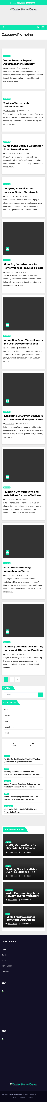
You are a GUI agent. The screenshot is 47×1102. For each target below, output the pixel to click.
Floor (6, 709)
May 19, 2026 (10, 153)
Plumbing (7, 56)
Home (6, 721)
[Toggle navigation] (43, 27)
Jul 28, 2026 (10, 68)
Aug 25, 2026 (12, 852)
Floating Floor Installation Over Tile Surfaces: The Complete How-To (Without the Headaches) (23, 873)
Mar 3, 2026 (9, 272)
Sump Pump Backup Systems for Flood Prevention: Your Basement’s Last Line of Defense (23, 149)
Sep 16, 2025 (10, 654)
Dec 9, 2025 (9, 424)
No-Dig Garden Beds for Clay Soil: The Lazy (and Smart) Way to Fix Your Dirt (22, 848)
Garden (7, 715)
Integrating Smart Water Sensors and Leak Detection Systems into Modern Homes (23, 419)
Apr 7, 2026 (9, 196)
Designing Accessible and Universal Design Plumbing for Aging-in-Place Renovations (21, 192)
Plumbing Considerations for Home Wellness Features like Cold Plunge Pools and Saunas (23, 268)
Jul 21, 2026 (12, 924)
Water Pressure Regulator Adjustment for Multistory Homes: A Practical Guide (18, 64)
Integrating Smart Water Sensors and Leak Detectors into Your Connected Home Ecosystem (23, 344)
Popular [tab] (33, 745)
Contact (31, 1097)
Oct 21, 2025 (10, 575)
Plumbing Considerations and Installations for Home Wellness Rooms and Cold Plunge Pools (22, 495)
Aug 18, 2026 (12, 876)
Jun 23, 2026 (10, 111)
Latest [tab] (13, 745)
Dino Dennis (24, 68)
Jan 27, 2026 (10, 348)
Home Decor (9, 727)
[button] (38, 27)
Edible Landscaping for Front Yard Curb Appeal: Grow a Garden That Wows (22, 919)
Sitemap (22, 1097)
